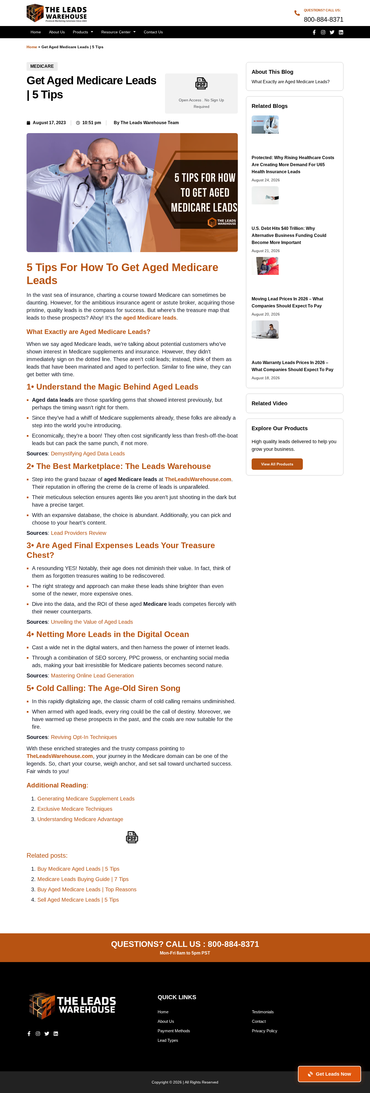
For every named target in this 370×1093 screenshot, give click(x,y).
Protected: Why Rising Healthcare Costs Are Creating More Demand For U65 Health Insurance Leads (293, 164)
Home (36, 32)
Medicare (42, 66)
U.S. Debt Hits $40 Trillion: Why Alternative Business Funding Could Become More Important (289, 235)
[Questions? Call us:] (297, 13)
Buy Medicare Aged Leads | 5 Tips (78, 869)
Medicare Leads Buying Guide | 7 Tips (83, 879)
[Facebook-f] (314, 32)
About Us (57, 32)
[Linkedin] (341, 32)
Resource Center (116, 32)
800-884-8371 (233, 944)
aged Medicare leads (149, 318)
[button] (277, 464)
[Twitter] (332, 32)
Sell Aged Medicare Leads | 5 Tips (78, 900)
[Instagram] (323, 32)
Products (80, 32)
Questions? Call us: (322, 10)
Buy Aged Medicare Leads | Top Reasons (87, 889)
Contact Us (153, 32)
